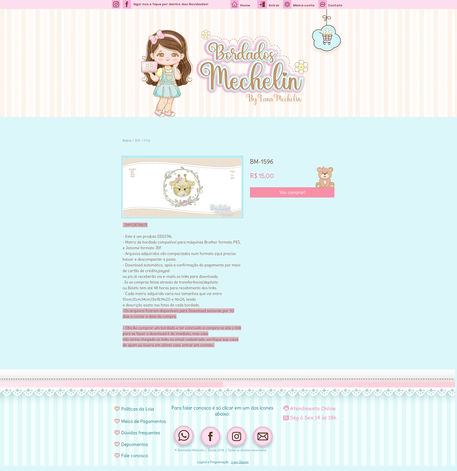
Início (127, 140)
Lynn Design (240, 462)
